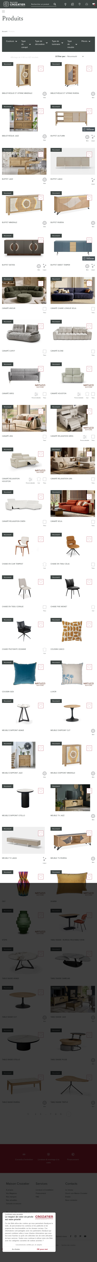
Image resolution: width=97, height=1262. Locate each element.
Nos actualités (11, 1200)
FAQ (37, 1197)
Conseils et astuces (13, 1204)
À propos (9, 1190)
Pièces (84, 41)
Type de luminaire (56, 43)
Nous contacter (71, 1200)
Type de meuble (70, 44)
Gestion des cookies (69, 1245)
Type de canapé (24, 44)
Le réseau (69, 1190)
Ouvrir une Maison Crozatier (76, 1193)
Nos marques (11, 1197)
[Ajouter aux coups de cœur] (40, 68)
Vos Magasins (11, 1193)
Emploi (67, 1197)
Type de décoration (40, 43)
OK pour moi (42, 1249)
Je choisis (16, 1249)
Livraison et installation (44, 1190)
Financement (41, 1193)
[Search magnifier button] (54, 4)
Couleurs (10, 41)
